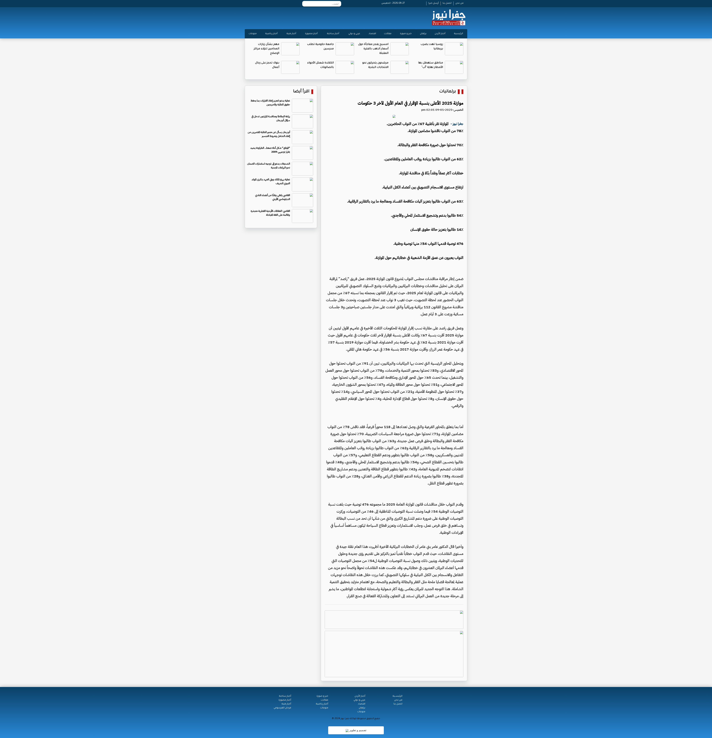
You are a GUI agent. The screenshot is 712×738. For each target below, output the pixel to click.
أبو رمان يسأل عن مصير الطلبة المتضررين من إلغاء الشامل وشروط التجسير (269, 134)
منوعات (253, 33)
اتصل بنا (447, 3)
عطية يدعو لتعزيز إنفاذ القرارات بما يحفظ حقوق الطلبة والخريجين (270, 102)
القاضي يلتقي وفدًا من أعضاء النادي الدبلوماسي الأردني (272, 197)
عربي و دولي (354, 33)
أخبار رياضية (271, 33)
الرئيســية (397, 696)
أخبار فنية (291, 33)
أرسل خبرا (433, 3)
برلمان (423, 33)
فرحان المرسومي (282, 708)
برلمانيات (447, 91)
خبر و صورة (406, 33)
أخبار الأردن (440, 33)
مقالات (387, 33)
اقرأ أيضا (301, 91)
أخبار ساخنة (333, 33)
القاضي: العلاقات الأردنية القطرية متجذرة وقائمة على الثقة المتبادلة (270, 213)
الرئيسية (458, 33)
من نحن (459, 3)
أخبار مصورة (311, 33)
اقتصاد (372, 33)
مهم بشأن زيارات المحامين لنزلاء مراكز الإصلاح (266, 49)
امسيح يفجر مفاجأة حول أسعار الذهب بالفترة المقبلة (373, 49)
